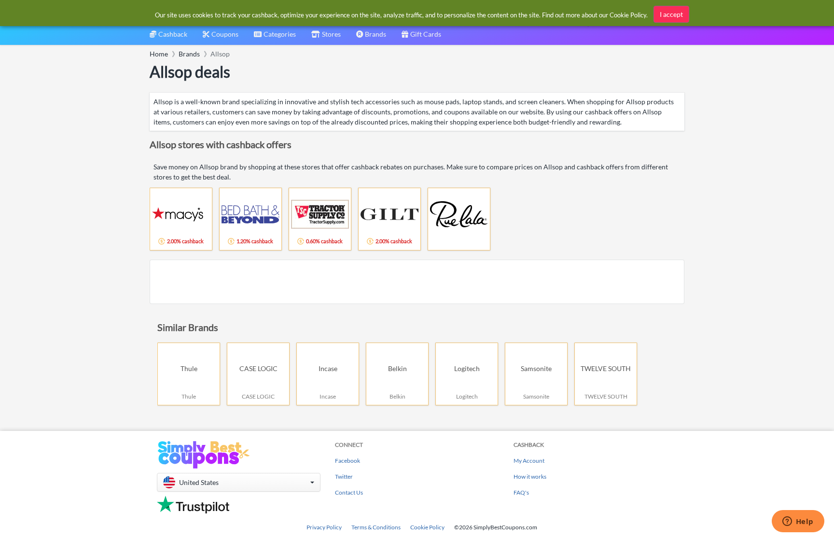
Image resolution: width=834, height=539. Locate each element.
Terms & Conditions (376, 527)
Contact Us (349, 492)
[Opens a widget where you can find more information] (797, 522)
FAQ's (521, 492)
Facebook (347, 460)
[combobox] (275, 37)
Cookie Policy (427, 527)
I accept (671, 14)
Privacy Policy (324, 527)
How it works (530, 476)
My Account (529, 460)
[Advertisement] (417, 282)
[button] (238, 482)
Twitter (344, 476)
